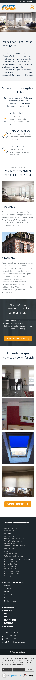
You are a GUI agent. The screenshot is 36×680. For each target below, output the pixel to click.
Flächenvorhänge (10, 601)
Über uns (8, 611)
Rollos (6, 592)
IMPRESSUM (22, 1)
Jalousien (7, 589)
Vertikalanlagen (9, 595)
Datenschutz (10, 626)
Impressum (9, 623)
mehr (30, 670)
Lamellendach (9, 531)
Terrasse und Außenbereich (16, 523)
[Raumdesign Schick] (17, 7)
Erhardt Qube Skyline (11, 562)
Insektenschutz (9, 598)
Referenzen (9, 607)
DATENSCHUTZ (30, 1)
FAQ (5, 614)
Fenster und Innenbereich (15, 582)
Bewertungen (10, 620)
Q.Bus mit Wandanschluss (13, 556)
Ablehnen (7, 670)
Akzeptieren (19, 670)
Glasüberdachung (10, 528)
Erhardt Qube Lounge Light (13, 576)
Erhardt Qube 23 (10, 566)
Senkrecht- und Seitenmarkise (14, 546)
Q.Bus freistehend (10, 554)
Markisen (7, 534)
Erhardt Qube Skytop (11, 571)
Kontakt (8, 617)
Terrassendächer (10, 526)
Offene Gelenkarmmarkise (13, 541)
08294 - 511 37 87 (11, 633)
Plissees (7, 585)
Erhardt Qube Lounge (11, 573)
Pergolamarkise (9, 543)
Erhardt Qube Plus (10, 564)
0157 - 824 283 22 (11, 636)
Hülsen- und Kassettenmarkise (15, 539)
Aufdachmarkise (10, 536)
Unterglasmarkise (10, 548)
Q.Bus (6, 551)
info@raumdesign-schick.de (15, 642)
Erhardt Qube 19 (10, 569)
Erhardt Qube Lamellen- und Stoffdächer (18, 559)
